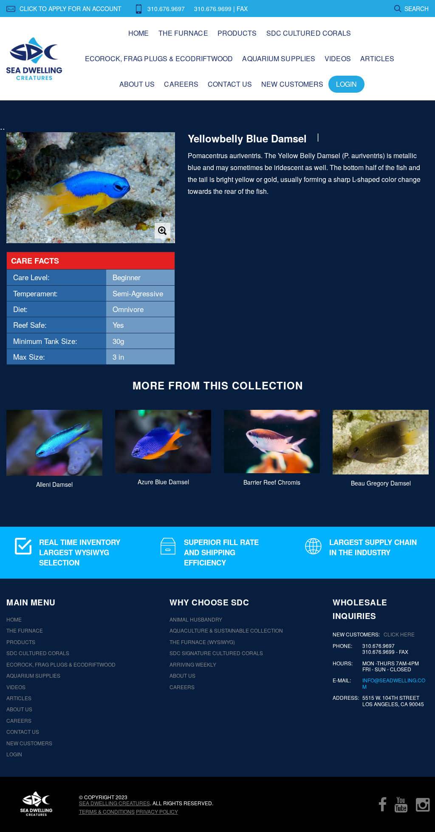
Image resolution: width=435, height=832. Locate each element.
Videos (338, 58)
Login (346, 84)
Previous (22, 448)
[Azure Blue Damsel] (163, 441)
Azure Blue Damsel (163, 481)
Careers (181, 84)
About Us (137, 84)
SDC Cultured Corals (308, 33)
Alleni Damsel (54, 484)
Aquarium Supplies (278, 58)
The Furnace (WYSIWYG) (202, 642)
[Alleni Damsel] (54, 443)
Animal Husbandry (195, 619)
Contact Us (230, 84)
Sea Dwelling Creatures (114, 802)
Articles (377, 58)
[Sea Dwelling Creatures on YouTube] (401, 804)
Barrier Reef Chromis (271, 482)
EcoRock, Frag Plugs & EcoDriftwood (159, 58)
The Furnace (183, 33)
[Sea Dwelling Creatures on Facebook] (382, 804)
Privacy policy (157, 811)
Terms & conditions (107, 811)
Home (138, 33)
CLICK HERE (399, 634)
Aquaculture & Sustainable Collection (226, 630)
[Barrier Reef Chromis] (272, 442)
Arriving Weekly (192, 664)
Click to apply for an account (70, 8)
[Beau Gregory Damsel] (381, 442)
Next (413, 448)
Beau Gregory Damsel (381, 483)
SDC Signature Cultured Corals (216, 653)
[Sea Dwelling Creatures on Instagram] (423, 804)
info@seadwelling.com (393, 683)
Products (237, 33)
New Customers (292, 84)
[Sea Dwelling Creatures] (36, 803)
